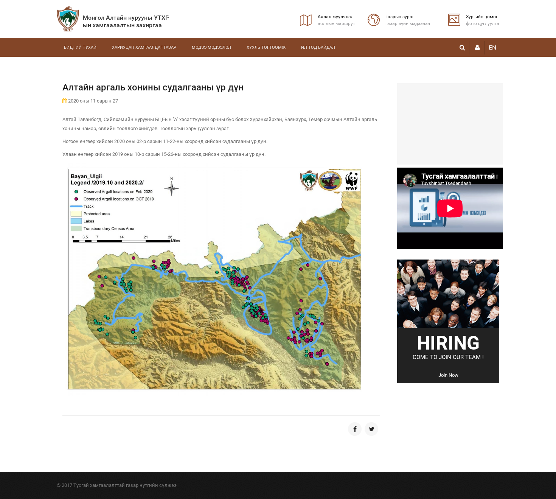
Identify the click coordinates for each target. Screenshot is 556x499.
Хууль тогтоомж (266, 47)
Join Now (448, 375)
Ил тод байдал (318, 47)
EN (492, 47)
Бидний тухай (80, 47)
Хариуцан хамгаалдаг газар (144, 47)
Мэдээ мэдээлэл (211, 47)
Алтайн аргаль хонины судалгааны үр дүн (153, 87)
